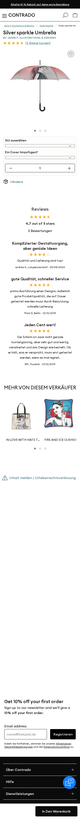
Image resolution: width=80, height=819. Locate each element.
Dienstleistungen (20, 794)
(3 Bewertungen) (38, 43)
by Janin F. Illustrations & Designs (29, 37)
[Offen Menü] (4, 15)
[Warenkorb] (75, 15)
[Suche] (65, 15)
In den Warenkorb (56, 811)
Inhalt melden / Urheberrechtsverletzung (42, 478)
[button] (35, 448)
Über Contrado (18, 769)
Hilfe (10, 782)
